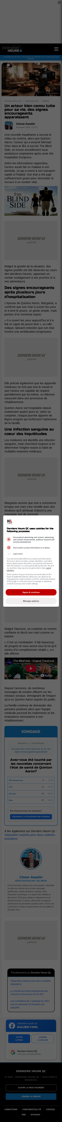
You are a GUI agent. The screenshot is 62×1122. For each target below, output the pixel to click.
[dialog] (31, 561)
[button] (31, 554)
